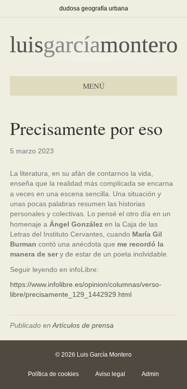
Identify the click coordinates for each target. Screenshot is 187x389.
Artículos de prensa (83, 325)
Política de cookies (53, 374)
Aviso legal (110, 374)
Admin (150, 374)
